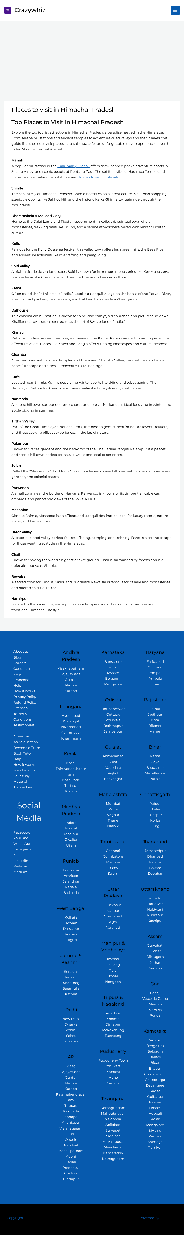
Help (17, 686)
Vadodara (113, 768)
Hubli (113, 667)
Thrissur (71, 786)
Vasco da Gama (155, 999)
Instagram (22, 849)
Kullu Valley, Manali (73, 166)
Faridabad (155, 662)
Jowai (113, 976)
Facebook (21, 832)
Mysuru (155, 1131)
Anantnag (71, 983)
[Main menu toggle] (175, 10)
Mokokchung (113, 1030)
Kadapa (70, 1117)
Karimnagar (71, 733)
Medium (20, 872)
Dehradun (155, 898)
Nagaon (155, 968)
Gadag (155, 1091)
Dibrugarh (155, 957)
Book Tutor (22, 753)
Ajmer (155, 731)
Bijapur (155, 1069)
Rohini (71, 1030)
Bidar (155, 1063)
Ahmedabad (113, 756)
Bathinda (71, 893)
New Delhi (71, 1019)
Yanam (113, 1083)
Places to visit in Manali (98, 177)
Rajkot (113, 773)
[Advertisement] (92, 54)
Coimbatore (113, 856)
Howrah (70, 923)
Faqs (17, 674)
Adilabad (112, 1125)
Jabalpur (71, 834)
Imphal (113, 959)
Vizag (71, 1066)
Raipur (155, 804)
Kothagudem (113, 1159)
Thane (113, 820)
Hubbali (155, 1114)
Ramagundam (113, 1108)
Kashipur (155, 921)
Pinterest (21, 866)
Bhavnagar (113, 779)
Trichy (113, 868)
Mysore (113, 673)
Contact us (22, 669)
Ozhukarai (113, 1066)
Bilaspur (155, 815)
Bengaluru (155, 1046)
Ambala (155, 679)
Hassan (155, 1102)
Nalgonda (113, 1119)
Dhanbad (155, 856)
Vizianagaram (71, 1128)
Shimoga (155, 1142)
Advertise (21, 736)
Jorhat (155, 963)
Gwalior (71, 840)
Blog (17, 657)
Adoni (71, 1156)
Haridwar (155, 904)
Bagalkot (155, 1040)
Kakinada (71, 1111)
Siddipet (113, 1136)
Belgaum (113, 679)
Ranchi (155, 862)
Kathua (71, 994)
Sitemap (20, 708)
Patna (155, 756)
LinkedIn (20, 861)
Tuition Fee (22, 787)
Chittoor (71, 1173)
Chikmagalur (155, 1074)
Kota (155, 720)
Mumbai (113, 804)
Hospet (155, 1108)
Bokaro (155, 868)
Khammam (71, 738)
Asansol (71, 934)
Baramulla (71, 988)
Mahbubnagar (113, 1114)
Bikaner (155, 726)
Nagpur (113, 815)
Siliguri (71, 940)
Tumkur (155, 1147)
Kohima (113, 1019)
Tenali (71, 1162)
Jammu (71, 977)
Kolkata (71, 917)
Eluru (70, 1134)
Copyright (15, 1218)
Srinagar (71, 972)
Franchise (21, 680)
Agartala (113, 1013)
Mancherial (113, 1147)
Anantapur (71, 1123)
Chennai (113, 851)
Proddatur (71, 1168)
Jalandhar (71, 881)
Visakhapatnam (71, 668)
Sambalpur (113, 731)
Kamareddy (113, 1153)
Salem (113, 874)
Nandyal (71, 1145)
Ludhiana (71, 870)
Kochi (71, 763)
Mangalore (113, 684)
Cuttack (113, 715)
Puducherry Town (113, 1060)
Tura (113, 970)
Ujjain (71, 845)
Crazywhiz (30, 10)
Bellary (155, 1057)
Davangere (155, 1085)
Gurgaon (155, 667)
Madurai (113, 862)
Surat (113, 762)
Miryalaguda (113, 1142)
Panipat (155, 673)
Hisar (155, 684)
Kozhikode (71, 780)
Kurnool (71, 691)
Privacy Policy (24, 697)
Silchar (155, 951)
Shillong (113, 965)
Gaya (155, 762)
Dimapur (112, 1024)
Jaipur (155, 709)
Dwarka (70, 1024)
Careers (19, 663)
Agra (113, 922)
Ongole (71, 1140)
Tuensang (113, 1036)
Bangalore (113, 662)
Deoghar (155, 874)
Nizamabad (71, 727)
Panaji (155, 993)
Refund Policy (25, 702)
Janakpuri (71, 1041)
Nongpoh (113, 982)
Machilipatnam (71, 1151)
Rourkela (112, 720)
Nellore (71, 685)
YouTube (20, 838)
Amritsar (71, 876)
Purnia (155, 779)
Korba (155, 820)
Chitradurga (155, 1080)
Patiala (71, 887)
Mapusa (155, 1010)
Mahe (113, 1078)
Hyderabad (71, 716)
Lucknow (113, 905)
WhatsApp (22, 844)
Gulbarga (155, 1097)
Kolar (155, 1119)
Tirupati (70, 1106)
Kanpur (113, 911)
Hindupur (71, 1179)
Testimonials (23, 725)
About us (20, 652)
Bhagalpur (155, 768)
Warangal (71, 721)
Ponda (155, 1015)
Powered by (149, 1218)
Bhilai (155, 809)
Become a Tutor (26, 748)
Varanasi (113, 928)
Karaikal (113, 1072)
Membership (24, 770)
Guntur (71, 680)
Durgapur (71, 929)
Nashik (113, 826)
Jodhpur (155, 715)
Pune (113, 809)
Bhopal (71, 828)
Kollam (71, 791)
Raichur (155, 1136)
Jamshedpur (155, 851)
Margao (155, 1004)
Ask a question (25, 742)
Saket (71, 1036)
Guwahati (155, 946)
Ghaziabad (113, 916)
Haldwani (155, 910)
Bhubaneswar (113, 709)
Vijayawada (71, 674)
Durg (155, 826)
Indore (71, 823)
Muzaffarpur (155, 773)
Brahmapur (113, 726)
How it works (24, 691)
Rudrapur (155, 915)
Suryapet (112, 1130)
